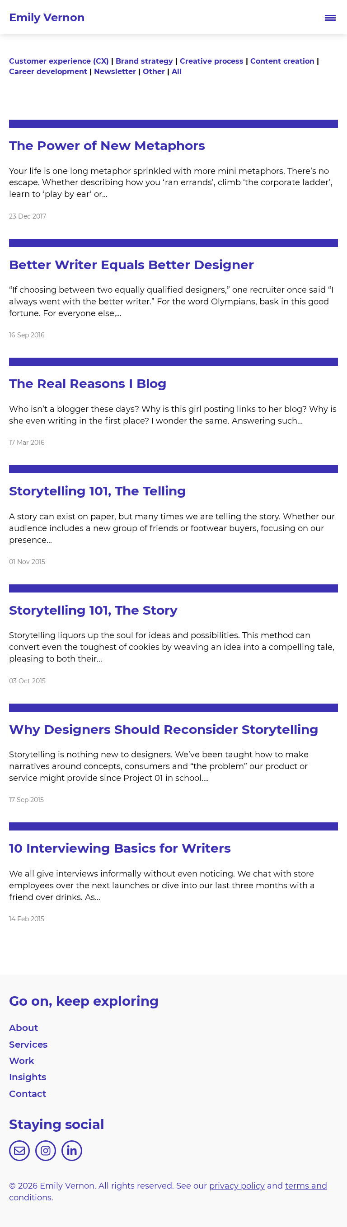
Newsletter (115, 71)
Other (154, 71)
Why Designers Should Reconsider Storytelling (164, 728)
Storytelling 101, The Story (93, 609)
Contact (27, 1093)
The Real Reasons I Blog (88, 382)
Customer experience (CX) (59, 60)
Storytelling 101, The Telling (97, 490)
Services (28, 1044)
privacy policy (237, 1185)
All (177, 71)
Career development (48, 71)
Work (21, 1060)
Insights (27, 1076)
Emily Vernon (47, 16)
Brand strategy (144, 60)
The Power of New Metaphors (107, 144)
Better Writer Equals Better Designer (131, 264)
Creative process (212, 60)
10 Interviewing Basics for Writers (120, 847)
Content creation (282, 60)
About (23, 1027)
